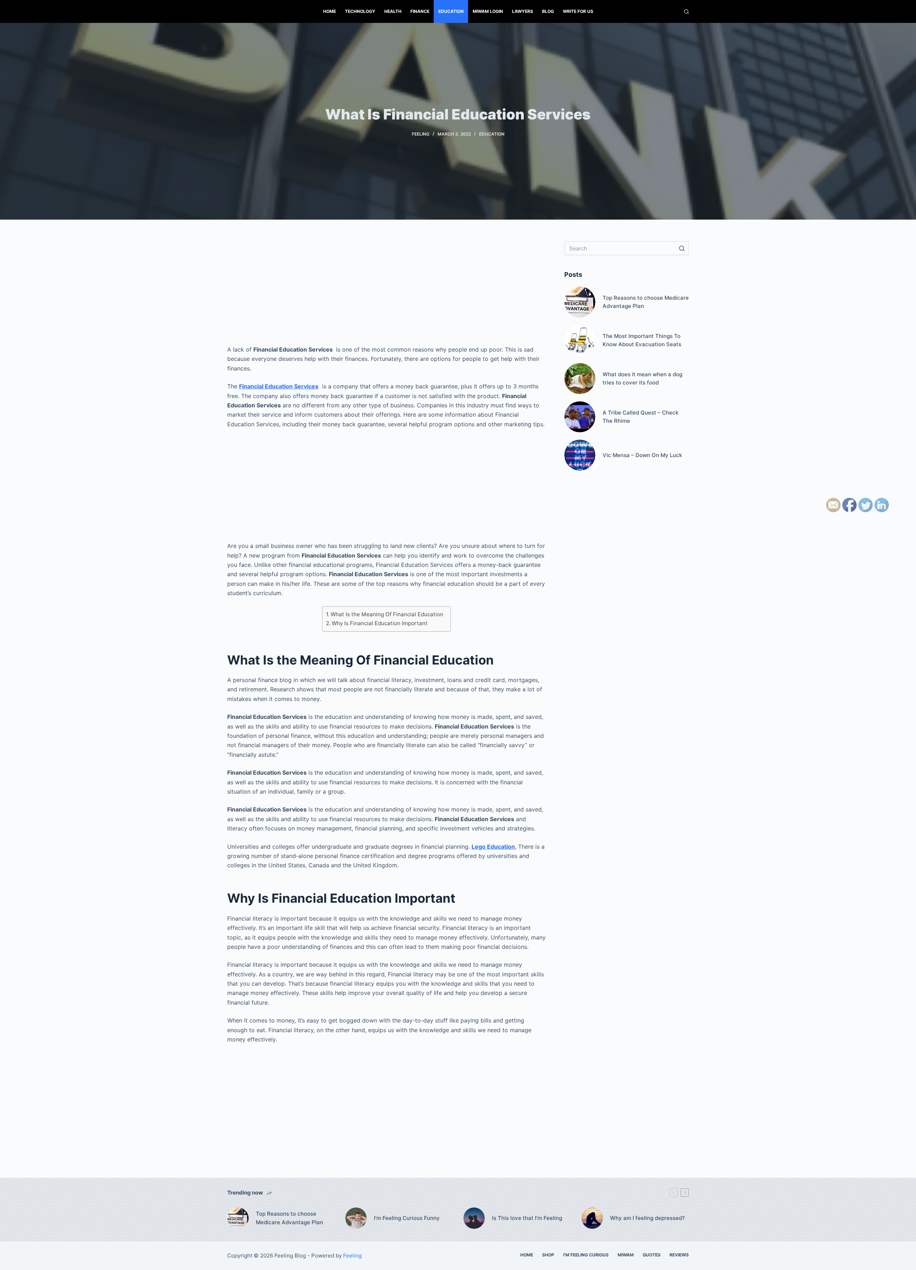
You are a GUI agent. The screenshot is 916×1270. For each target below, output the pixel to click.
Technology (360, 11)
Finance (419, 11)
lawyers (522, 11)
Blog (548, 11)
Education (451, 11)
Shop (548, 1254)
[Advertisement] (386, 291)
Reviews (679, 1254)
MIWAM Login (488, 11)
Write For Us (578, 11)
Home (329, 11)
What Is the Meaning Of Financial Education (387, 614)
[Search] (686, 11)
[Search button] (681, 248)
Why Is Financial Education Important (380, 623)
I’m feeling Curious (586, 1254)
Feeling (420, 134)
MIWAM (626, 1254)
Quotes (652, 1254)
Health (392, 11)
